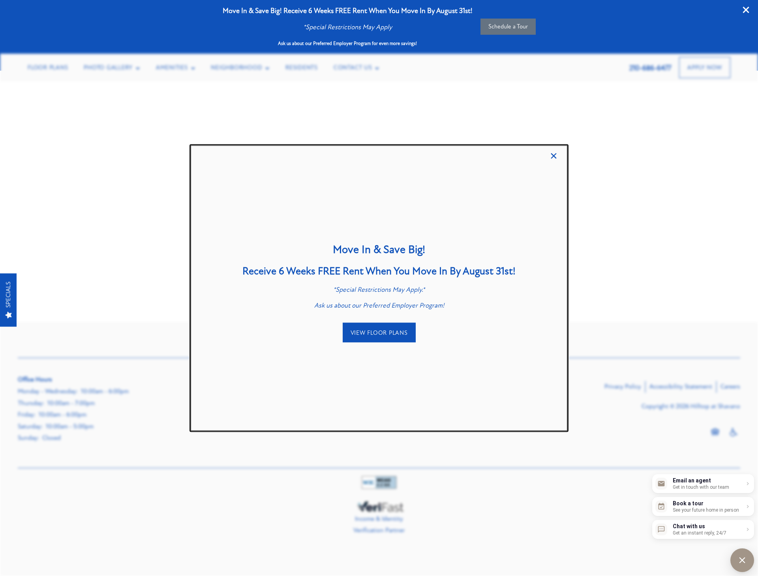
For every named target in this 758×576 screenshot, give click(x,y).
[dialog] (379, 288)
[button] (379, 333)
